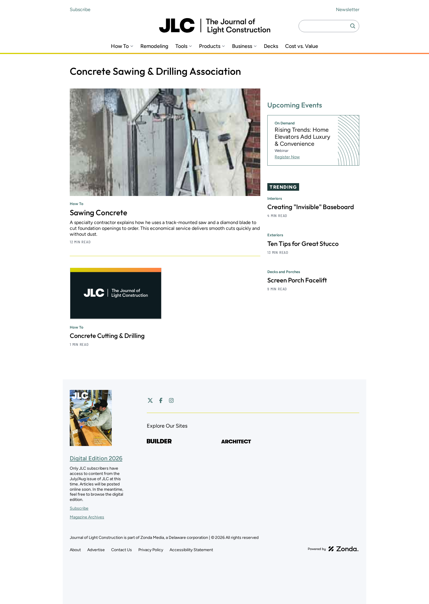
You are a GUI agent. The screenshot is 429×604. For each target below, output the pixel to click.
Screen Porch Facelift (297, 280)
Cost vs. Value (301, 46)
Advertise (96, 549)
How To (120, 46)
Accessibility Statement (191, 549)
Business (242, 46)
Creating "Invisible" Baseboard (310, 207)
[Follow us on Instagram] (171, 400)
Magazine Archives (87, 517)
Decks (271, 46)
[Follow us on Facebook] (160, 400)
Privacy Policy (150, 549)
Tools (181, 46)
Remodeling (154, 46)
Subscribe (80, 9)
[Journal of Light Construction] (214, 26)
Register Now (287, 157)
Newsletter (347, 9)
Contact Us (121, 549)
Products (209, 46)
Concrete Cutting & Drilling (107, 335)
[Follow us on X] (150, 400)
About (75, 549)
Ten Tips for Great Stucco (303, 243)
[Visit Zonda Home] (333, 549)
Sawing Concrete (98, 212)
